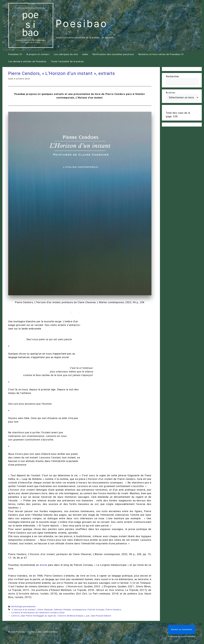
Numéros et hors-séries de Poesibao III (161, 54)
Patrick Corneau (96, 609)
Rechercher (172, 76)
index (85, 54)
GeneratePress (50, 632)
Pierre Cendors (113, 609)
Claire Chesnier (45, 609)
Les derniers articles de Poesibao (27, 61)
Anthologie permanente (23, 606)
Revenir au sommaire (181, 629)
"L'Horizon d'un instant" (23, 609)
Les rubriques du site (66, 54)
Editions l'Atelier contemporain (70, 609)
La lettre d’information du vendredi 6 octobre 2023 (38, 612)
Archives (170, 92)
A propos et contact (37, 54)
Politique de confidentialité (182, 636)
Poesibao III (15, 54)
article (43, 565)
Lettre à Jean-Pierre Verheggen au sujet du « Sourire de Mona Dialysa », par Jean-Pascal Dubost (61, 615)
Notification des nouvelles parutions (113, 54)
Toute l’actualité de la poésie (67, 61)
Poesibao (82, 24)
